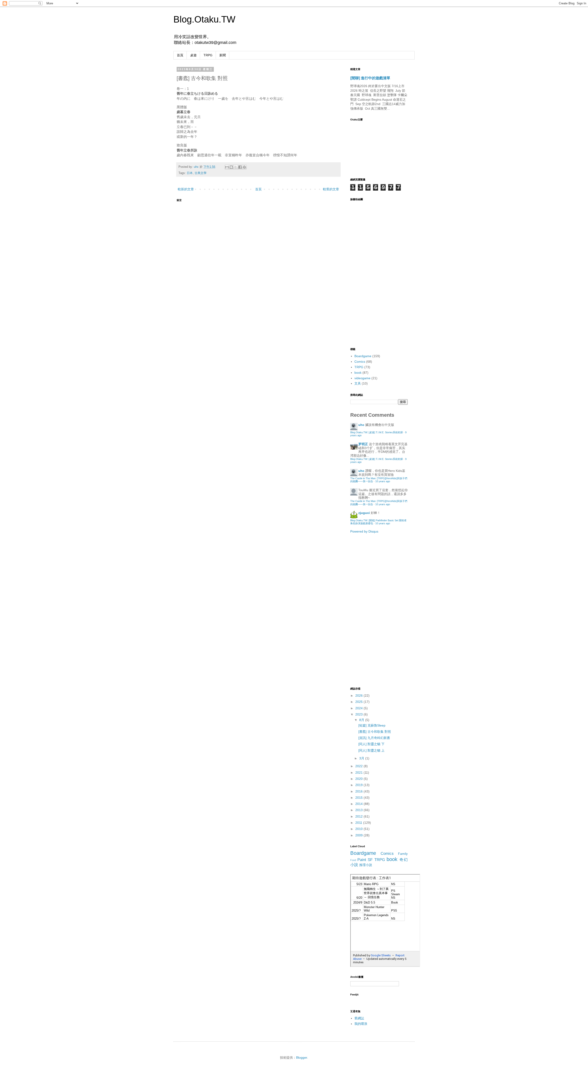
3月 (362, 758)
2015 (359, 797)
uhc (197, 166)
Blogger (301, 1057)
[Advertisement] (368, 610)
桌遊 (193, 55)
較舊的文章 (331, 189)
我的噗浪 (360, 1024)
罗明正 (363, 444)
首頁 (180, 55)
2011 (359, 822)
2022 (359, 766)
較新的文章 (186, 189)
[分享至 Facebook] (240, 167)
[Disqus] (258, 262)
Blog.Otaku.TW (204, 19)
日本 (190, 173)
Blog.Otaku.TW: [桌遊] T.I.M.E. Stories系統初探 (376, 432)
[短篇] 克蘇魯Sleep (371, 725)
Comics (359, 361)
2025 (359, 702)
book (358, 372)
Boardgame (362, 356)
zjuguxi (364, 513)
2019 (359, 785)
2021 (359, 772)
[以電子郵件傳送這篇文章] (227, 167)
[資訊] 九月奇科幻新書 (374, 738)
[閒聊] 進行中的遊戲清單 (370, 78)
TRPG (208, 55)
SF (370, 860)
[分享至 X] (235, 167)
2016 (359, 791)
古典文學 (200, 173)
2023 (359, 714)
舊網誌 (359, 1018)
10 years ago (382, 481)
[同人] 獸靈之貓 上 (371, 750)
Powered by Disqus (364, 531)
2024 (359, 708)
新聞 (222, 55)
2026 (359, 695)
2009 (359, 835)
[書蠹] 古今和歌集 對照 (374, 731)
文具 (357, 383)
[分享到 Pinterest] (244, 167)
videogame (362, 378)
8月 (362, 720)
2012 (359, 816)
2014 (359, 804)
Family (403, 853)
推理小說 (365, 865)
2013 (359, 810)
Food (353, 860)
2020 (359, 779)
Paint (361, 860)
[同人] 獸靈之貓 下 (371, 744)
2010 (359, 829)
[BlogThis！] (231, 167)
